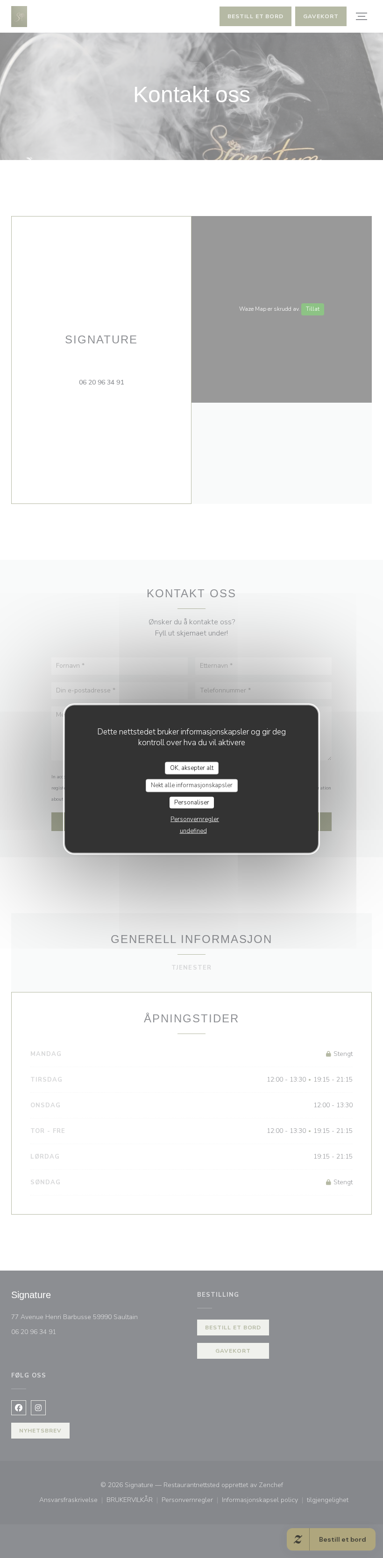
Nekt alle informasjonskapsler (192, 785)
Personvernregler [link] (194, 819)
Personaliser (191, 802)
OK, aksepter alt (191, 767)
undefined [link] (193, 831)
